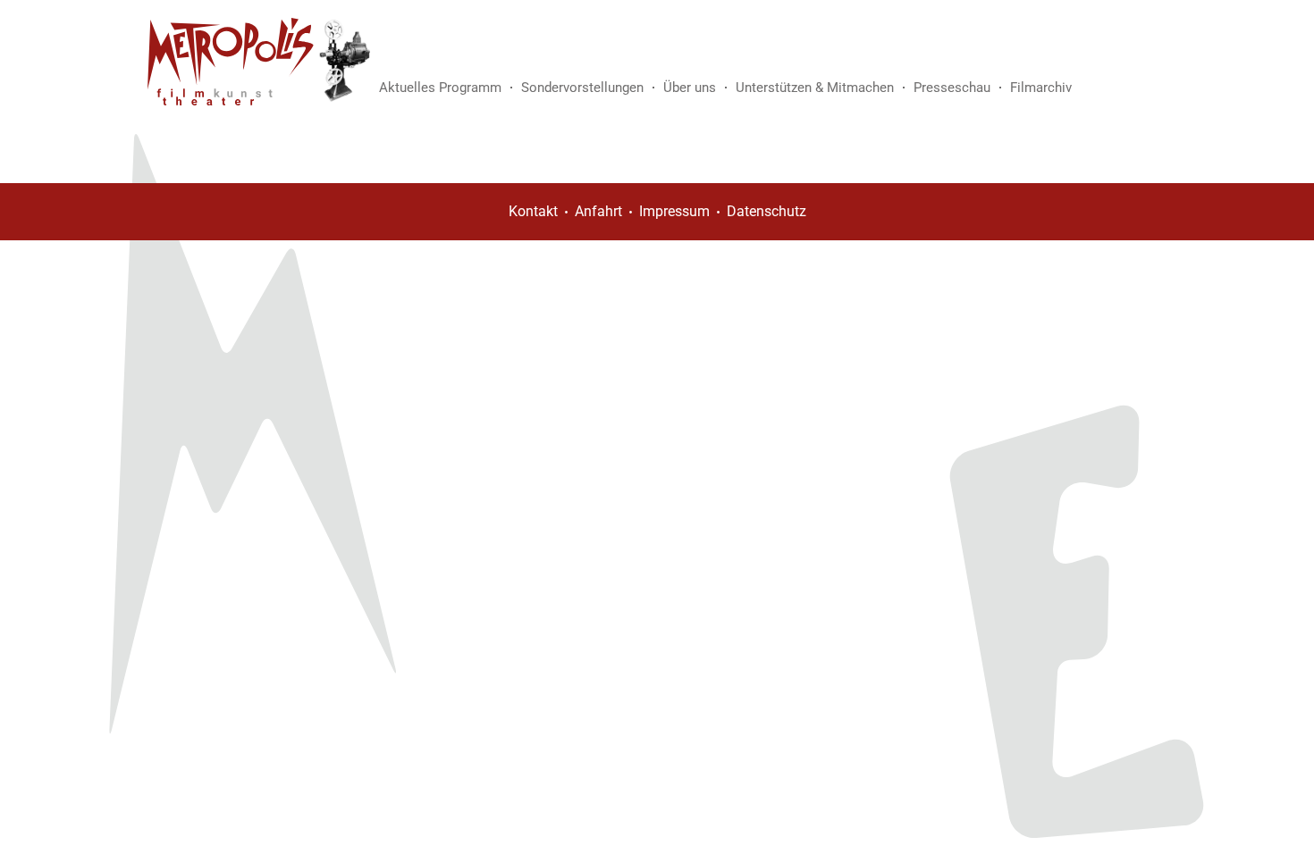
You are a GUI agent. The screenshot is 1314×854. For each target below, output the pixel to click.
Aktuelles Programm (440, 88)
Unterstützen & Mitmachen (815, 88)
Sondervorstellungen (582, 88)
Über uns (689, 88)
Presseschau (952, 88)
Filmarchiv (1041, 88)
